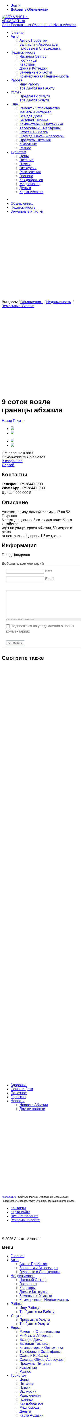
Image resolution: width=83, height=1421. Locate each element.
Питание (26, 160)
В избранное (12, 461)
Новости (18, 1101)
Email (49, 579)
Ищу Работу (29, 84)
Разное (25, 148)
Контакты (18, 1208)
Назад (7, 421)
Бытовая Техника (33, 120)
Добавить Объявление (29, 9)
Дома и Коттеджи (33, 68)
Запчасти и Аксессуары (38, 44)
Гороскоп (18, 1097)
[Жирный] (8, 586)
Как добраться (31, 180)
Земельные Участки (35, 72)
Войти (16, 5)
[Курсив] (14, 586)
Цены (24, 156)
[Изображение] (30, 586)
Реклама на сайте (25, 1220)
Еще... (16, 104)
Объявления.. (22, 203)
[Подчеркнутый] (19, 586)
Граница (26, 176)
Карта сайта (20, 1212)
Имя (48, 571)
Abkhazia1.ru (9, 1197)
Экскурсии (28, 168)
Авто (15, 36)
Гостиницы (28, 60)
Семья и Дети (22, 1089)
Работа (16, 80)
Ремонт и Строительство (39, 108)
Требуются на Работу (36, 88)
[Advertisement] (41, 258)
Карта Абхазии (31, 192)
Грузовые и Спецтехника (39, 48)
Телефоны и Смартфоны (40, 128)
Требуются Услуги (34, 100)
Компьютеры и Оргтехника (41, 124)
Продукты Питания (35, 140)
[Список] (41, 586)
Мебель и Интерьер (35, 112)
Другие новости (32, 1109)
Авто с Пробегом (33, 40)
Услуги (16, 92)
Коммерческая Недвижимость (44, 76)
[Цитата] (36, 586)
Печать (18, 421)
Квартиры (27, 64)
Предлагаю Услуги (34, 96)
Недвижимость (23, 52)
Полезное (19, 1093)
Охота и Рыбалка (33, 132)
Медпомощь (29, 184)
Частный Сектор (32, 56)
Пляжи (25, 164)
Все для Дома (30, 116)
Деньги (25, 188)
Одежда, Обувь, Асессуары (41, 136)
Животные (28, 144)
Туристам (18, 152)
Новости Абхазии (33, 1105)
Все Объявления (24, 1216)
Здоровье (19, 1085)
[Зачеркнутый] (25, 586)
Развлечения (30, 172)
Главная (17, 32)
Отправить (15, 642)
